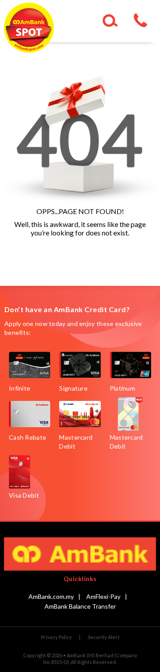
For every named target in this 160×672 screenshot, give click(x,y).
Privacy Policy (56, 637)
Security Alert (104, 637)
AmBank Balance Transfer (80, 606)
